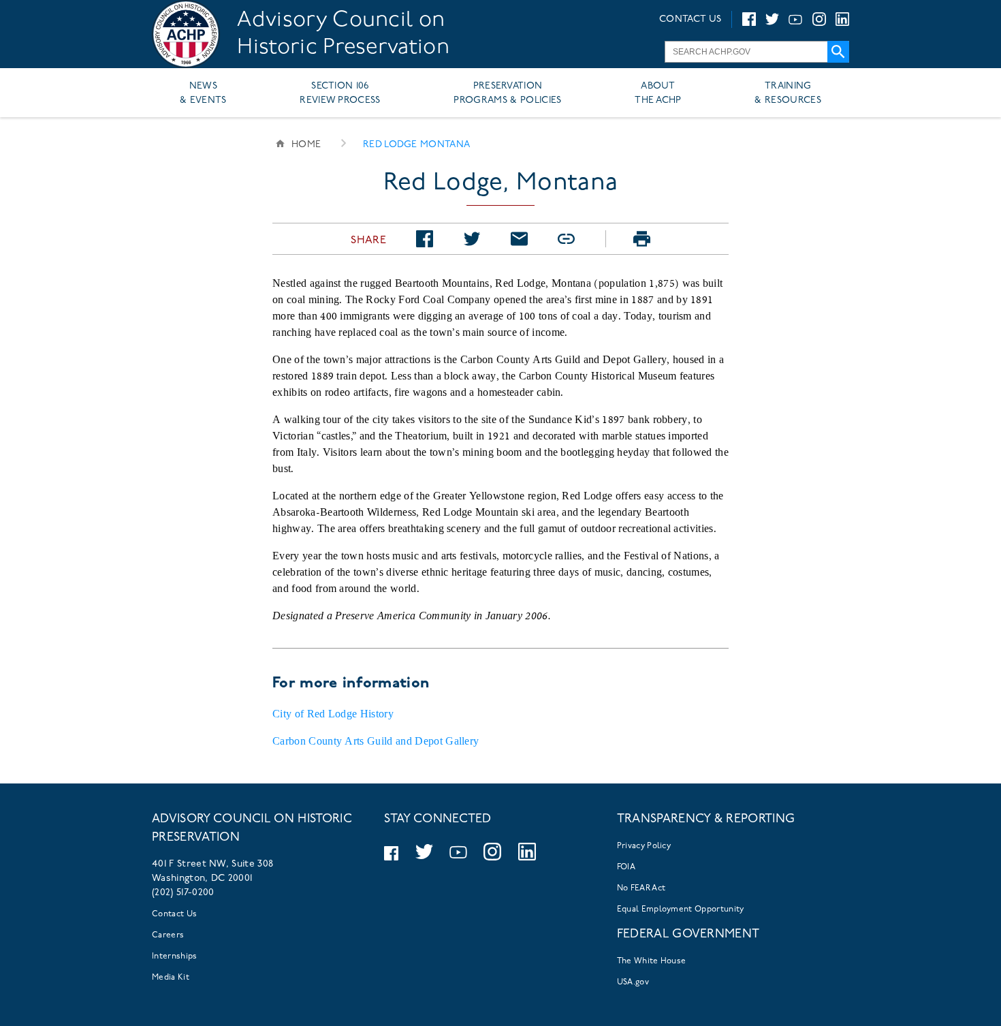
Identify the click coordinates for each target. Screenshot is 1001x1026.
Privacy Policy (644, 846)
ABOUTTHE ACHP (658, 93)
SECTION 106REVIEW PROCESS (340, 93)
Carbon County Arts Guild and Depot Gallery (375, 741)
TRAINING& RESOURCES (787, 93)
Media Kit (170, 978)
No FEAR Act (641, 888)
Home (306, 145)
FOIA (626, 867)
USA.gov (633, 982)
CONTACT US (690, 19)
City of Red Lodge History (333, 713)
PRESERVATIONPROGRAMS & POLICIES (507, 93)
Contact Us (174, 914)
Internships (174, 956)
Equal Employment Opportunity (680, 909)
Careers (168, 935)
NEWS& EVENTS (203, 93)
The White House (651, 961)
